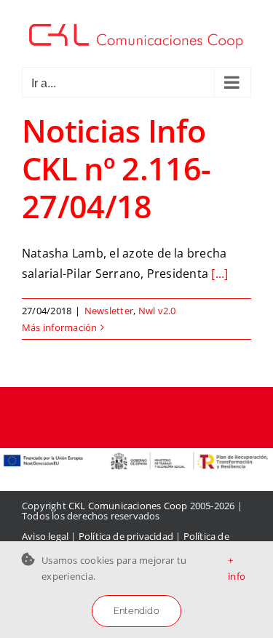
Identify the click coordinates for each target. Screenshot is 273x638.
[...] (219, 274)
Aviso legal (45, 536)
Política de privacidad (126, 536)
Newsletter (108, 310)
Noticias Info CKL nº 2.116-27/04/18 (116, 168)
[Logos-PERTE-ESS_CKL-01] (136, 454)
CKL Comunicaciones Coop (128, 505)
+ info (236, 568)
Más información (60, 327)
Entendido (136, 610)
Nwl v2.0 (157, 310)
